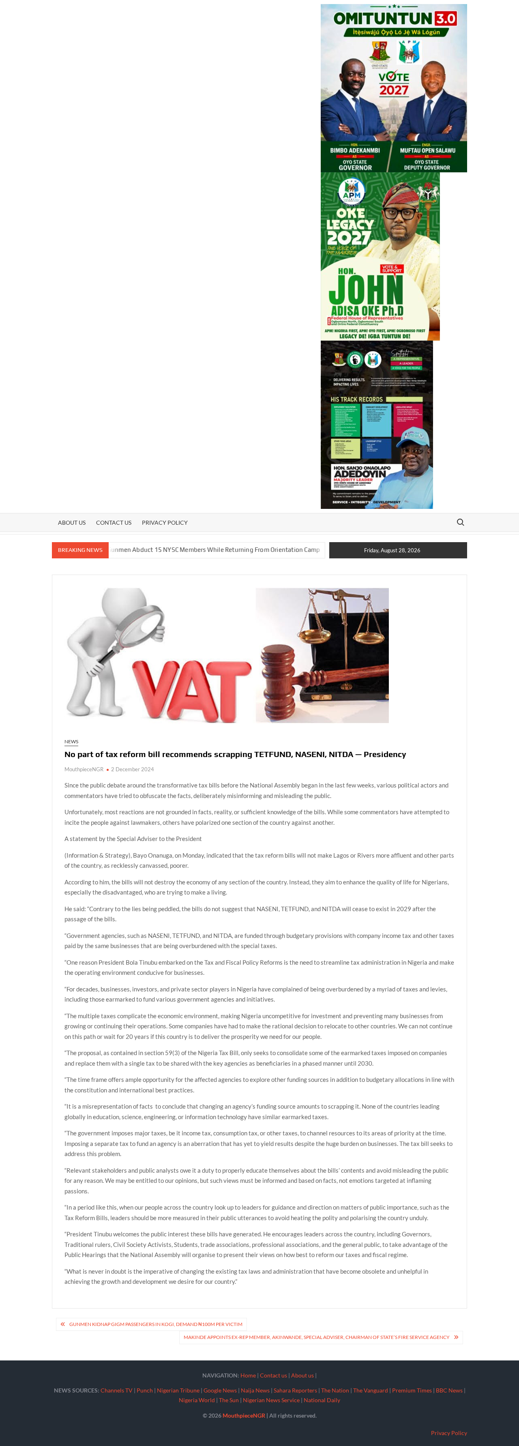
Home (248, 1375)
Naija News (255, 1390)
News (71, 741)
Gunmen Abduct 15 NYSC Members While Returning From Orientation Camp (177, 549)
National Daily (322, 1400)
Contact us (113, 522)
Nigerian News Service (271, 1400)
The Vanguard (370, 1390)
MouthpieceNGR (83, 769)
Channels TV (117, 1390)
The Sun (229, 1400)
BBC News (449, 1390)
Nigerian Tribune (178, 1390)
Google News (220, 1390)
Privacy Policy (165, 522)
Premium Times (412, 1390)
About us (72, 522)
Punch (145, 1390)
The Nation (335, 1390)
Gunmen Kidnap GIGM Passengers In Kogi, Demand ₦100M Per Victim (155, 1324)
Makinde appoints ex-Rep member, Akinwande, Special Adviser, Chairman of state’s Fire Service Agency (317, 1337)
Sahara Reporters (295, 1390)
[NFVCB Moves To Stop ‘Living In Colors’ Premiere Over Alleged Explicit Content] (299, 549)
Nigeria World (197, 1400)
